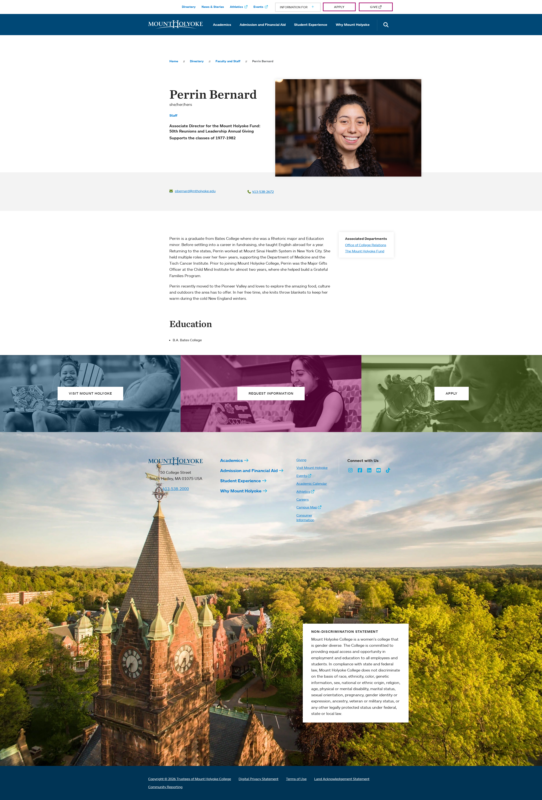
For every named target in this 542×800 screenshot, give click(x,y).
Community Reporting (165, 787)
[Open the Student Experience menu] (310, 30)
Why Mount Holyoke (353, 24)
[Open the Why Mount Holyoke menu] (352, 30)
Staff (173, 115)
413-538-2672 (263, 191)
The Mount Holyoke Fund (364, 251)
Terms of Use (296, 779)
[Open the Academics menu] (222, 30)
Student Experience (310, 24)
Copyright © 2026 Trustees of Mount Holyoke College (189, 779)
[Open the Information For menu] (302, 7)
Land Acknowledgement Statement (341, 779)
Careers (302, 499)
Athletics (236, 7)
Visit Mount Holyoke (312, 468)
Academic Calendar (311, 483)
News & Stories (213, 7)
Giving (301, 460)
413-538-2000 (176, 488)
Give (374, 7)
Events (258, 7)
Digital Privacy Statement (258, 779)
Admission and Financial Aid (263, 24)
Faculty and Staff (228, 61)
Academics (222, 24)
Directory (189, 7)
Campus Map (306, 507)
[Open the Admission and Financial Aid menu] (262, 30)
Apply (339, 7)
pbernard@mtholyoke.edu (195, 191)
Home (173, 61)
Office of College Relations (365, 245)
